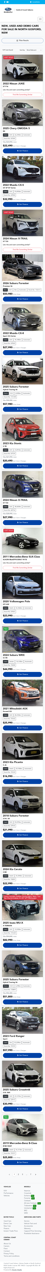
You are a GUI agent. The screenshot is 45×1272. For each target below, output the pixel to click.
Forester (27, 1198)
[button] (40, 19)
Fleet (6, 1249)
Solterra (27, 1196)
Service (26, 1221)
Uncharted (28, 1208)
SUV (5, 1191)
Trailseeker (28, 1206)
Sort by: (22, 50)
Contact (7, 1251)
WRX (26, 1213)
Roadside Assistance (31, 1233)
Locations (36, 2)
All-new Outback (30, 1203)
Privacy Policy (9, 1253)
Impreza (27, 1191)
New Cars (7, 1226)
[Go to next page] (35, 1175)
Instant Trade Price (11, 1231)
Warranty (27, 1228)
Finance (6, 1228)
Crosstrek (27, 1193)
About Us (7, 1244)
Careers (6, 1246)
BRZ (25, 1211)
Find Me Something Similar (22, 95)
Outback (27, 1201)
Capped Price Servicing (32, 1231)
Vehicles (7, 1196)
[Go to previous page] (9, 1175)
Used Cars (7, 1221)
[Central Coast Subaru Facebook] (5, 2)
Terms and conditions (11, 1256)
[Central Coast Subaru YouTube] (7, 2)
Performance (8, 1193)
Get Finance (23, 151)
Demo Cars (8, 1223)
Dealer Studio (17, 1270)
